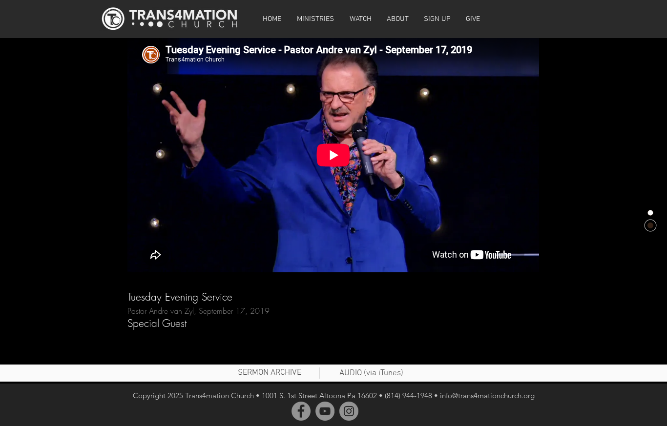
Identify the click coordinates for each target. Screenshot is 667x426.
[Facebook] (301, 411)
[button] (360, 19)
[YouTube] (324, 411)
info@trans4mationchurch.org (487, 395)
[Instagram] (348, 411)
